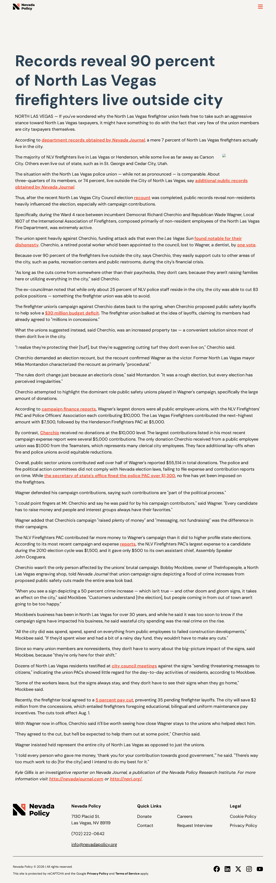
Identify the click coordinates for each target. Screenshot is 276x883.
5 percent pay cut (114, 700)
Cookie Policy (243, 816)
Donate (144, 816)
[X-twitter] (238, 869)
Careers (184, 816)
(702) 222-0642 (88, 833)
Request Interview (194, 825)
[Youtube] (260, 869)
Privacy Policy (243, 825)
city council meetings (134, 666)
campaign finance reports (69, 409)
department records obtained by (93, 140)
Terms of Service (127, 873)
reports (128, 544)
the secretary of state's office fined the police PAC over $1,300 (109, 475)
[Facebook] (216, 869)
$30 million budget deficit (72, 313)
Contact (145, 825)
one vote (246, 245)
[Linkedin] (227, 869)
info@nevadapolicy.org (94, 844)
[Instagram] (249, 869)
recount (142, 197)
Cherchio (49, 432)
